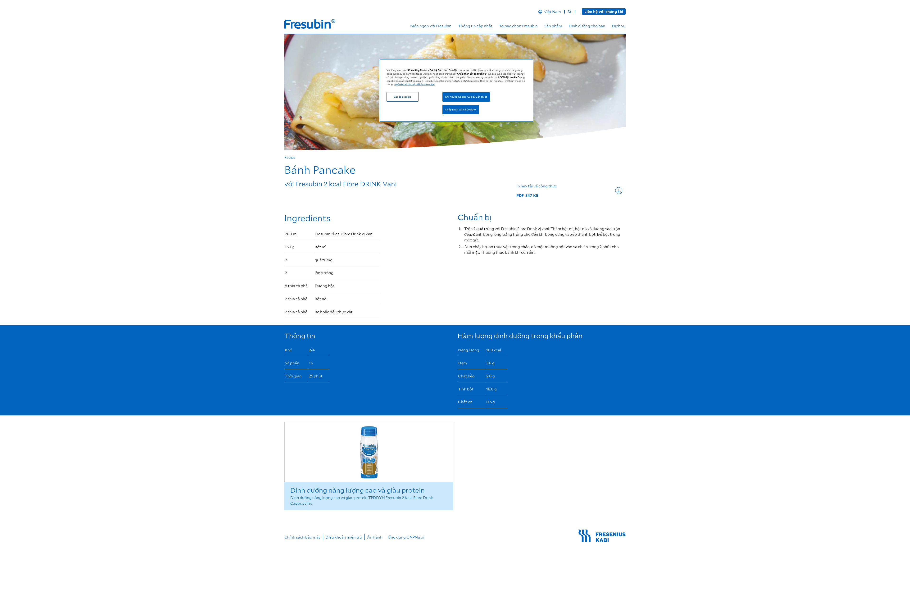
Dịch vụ (619, 25)
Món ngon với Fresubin (430, 25)
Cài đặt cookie (402, 96)
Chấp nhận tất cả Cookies (460, 109)
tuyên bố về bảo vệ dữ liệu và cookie (414, 84)
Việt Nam (552, 12)
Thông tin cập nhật (475, 25)
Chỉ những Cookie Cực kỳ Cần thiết (466, 96)
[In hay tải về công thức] (569, 190)
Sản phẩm (553, 25)
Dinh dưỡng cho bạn (587, 25)
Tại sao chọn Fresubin (518, 25)
